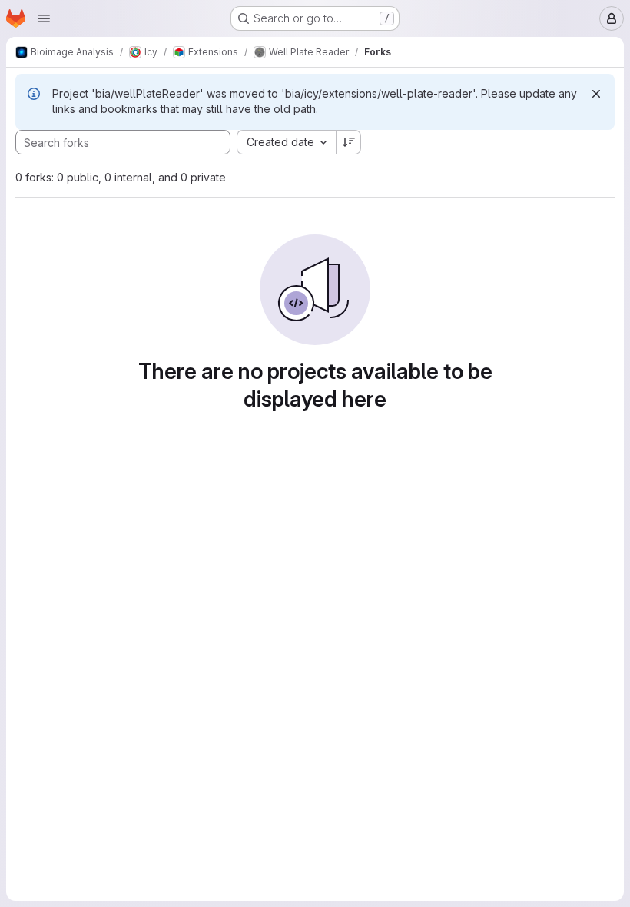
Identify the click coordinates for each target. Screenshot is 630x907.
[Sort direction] (349, 142)
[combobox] (286, 142)
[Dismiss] (596, 94)
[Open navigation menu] (44, 18)
